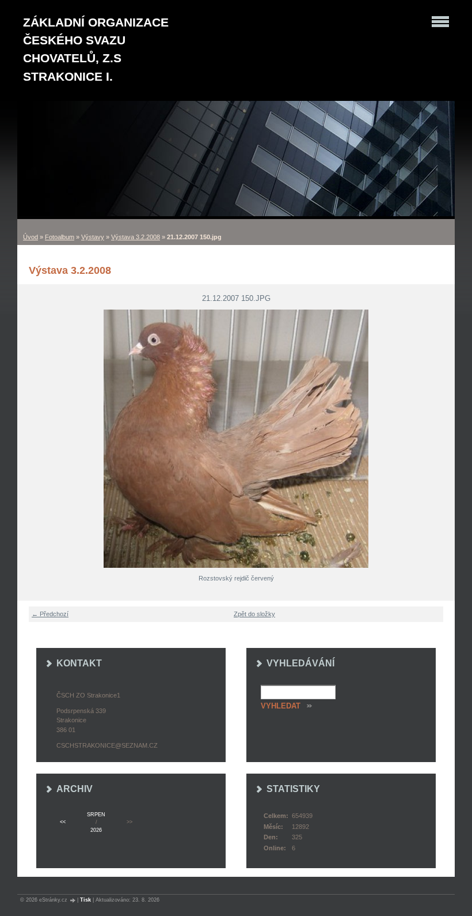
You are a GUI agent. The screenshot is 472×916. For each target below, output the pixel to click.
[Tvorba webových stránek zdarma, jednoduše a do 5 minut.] (73, 900)
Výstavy (92, 236)
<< (63, 822)
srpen (96, 814)
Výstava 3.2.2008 (135, 236)
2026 (96, 830)
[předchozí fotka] (33, 439)
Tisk (85, 900)
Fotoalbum (59, 236)
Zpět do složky (254, 613)
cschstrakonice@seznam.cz (107, 745)
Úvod (30, 236)
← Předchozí (50, 613)
